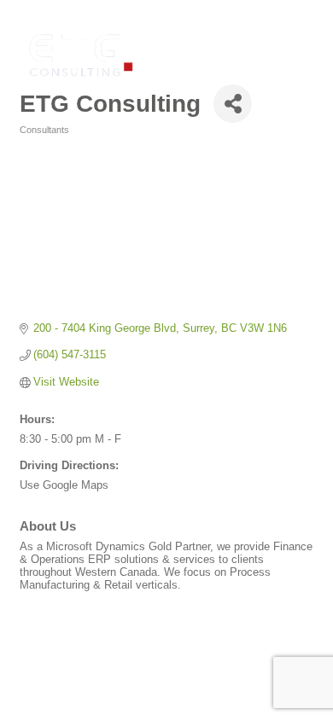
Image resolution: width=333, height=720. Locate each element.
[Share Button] (232, 103)
